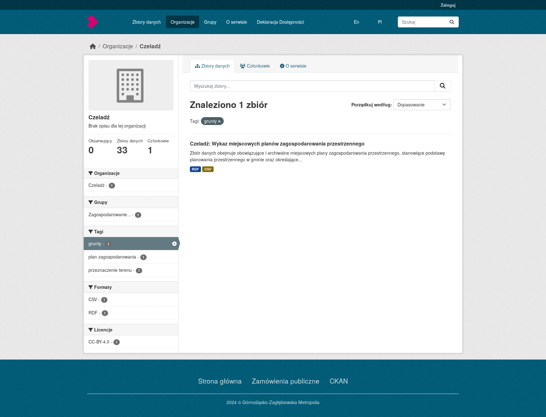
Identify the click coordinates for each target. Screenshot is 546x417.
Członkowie (258, 66)
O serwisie (236, 22)
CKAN (339, 380)
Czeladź (150, 46)
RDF (195, 169)
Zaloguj (448, 5)
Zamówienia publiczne (285, 380)
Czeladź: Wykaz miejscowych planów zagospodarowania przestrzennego (277, 143)
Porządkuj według (371, 104)
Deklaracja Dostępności (280, 22)
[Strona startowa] (93, 46)
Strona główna (220, 380)
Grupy (210, 22)
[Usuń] (219, 121)
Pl (380, 22)
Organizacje (183, 22)
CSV (207, 169)
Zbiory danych (146, 22)
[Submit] (452, 21)
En (356, 22)
